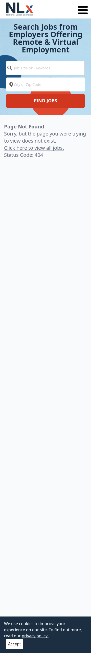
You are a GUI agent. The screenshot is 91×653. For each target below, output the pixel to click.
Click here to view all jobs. (34, 147)
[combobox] (45, 69)
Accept (14, 644)
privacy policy (35, 636)
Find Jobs (45, 101)
